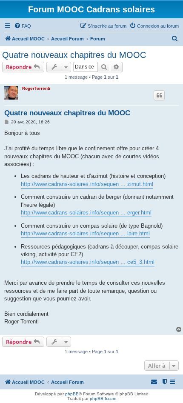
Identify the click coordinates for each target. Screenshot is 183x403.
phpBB (72, 394)
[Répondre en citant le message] (159, 95)
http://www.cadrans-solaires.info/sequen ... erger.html (86, 212)
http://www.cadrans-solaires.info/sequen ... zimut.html (87, 184)
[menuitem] (22, 26)
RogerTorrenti (36, 88)
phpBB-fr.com (103, 398)
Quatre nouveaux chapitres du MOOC (74, 55)
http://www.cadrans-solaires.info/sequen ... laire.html (85, 233)
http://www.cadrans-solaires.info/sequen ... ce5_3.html (87, 262)
